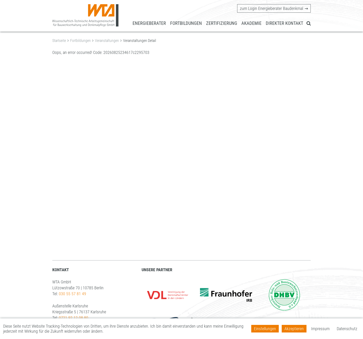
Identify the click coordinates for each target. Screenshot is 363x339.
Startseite (59, 40)
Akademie (251, 23)
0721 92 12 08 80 (73, 317)
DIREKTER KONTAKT (284, 23)
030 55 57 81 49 (72, 293)
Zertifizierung (221, 23)
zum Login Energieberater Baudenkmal (271, 8)
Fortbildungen (186, 23)
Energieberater (149, 23)
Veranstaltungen (107, 40)
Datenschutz (347, 328)
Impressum (320, 328)
